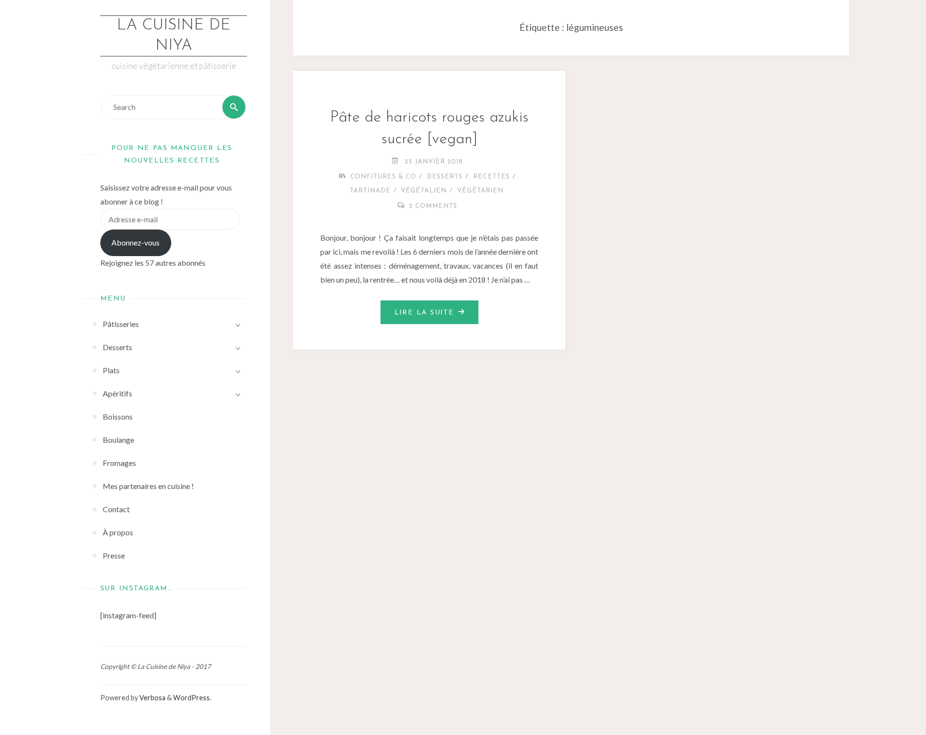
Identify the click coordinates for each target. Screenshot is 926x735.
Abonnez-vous (135, 242)
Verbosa (151, 698)
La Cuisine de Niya (174, 36)
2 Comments (433, 206)
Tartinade (370, 191)
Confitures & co (383, 177)
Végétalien (424, 191)
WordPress (191, 698)
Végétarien (480, 191)
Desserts (445, 177)
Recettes (491, 177)
